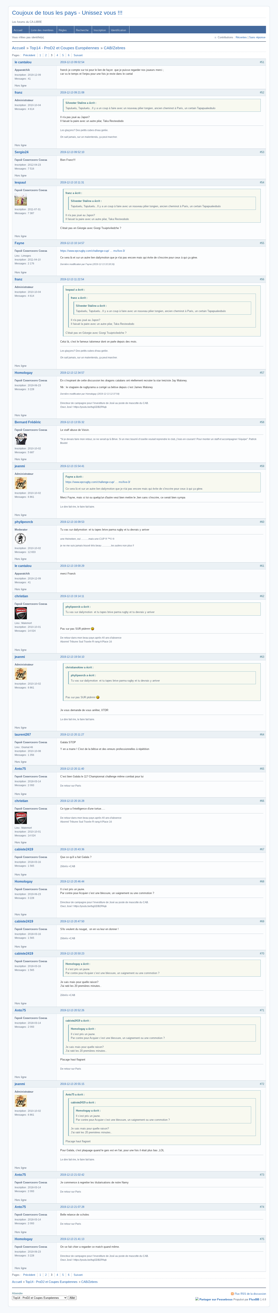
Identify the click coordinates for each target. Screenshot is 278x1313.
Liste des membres (42, 30)
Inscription (100, 30)
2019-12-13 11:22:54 (72, 279)
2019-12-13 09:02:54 (72, 62)
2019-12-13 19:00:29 (72, 565)
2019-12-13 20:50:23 (72, 953)
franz (18, 92)
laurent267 (23, 734)
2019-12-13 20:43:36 (72, 849)
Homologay (24, 372)
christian (21, 596)
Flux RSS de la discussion (250, 1293)
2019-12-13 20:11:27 (72, 734)
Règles (63, 30)
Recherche (82, 30)
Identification (118, 30)
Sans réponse (257, 37)
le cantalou (23, 62)
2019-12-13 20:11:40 (72, 768)
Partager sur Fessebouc (216, 1299)
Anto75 (20, 768)
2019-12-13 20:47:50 (72, 921)
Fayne (19, 243)
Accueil (18, 30)
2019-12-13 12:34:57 (72, 372)
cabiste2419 (24, 849)
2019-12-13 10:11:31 (72, 182)
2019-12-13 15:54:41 (72, 466)
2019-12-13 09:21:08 (72, 92)
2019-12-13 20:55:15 (72, 1083)
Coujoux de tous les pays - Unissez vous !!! (67, 13)
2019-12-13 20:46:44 (72, 881)
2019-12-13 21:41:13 (72, 1239)
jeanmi (20, 466)
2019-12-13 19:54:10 (72, 656)
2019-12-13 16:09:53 (72, 521)
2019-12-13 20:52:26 (72, 1010)
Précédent (29, 55)
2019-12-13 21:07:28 (72, 1206)
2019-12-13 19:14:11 (72, 596)
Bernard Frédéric (28, 422)
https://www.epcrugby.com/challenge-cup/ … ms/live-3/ (92, 250)
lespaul (20, 182)
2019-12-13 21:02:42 (72, 1174)
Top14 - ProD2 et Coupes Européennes (64, 48)
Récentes (241, 37)
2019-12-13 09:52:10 (72, 152)
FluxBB (254, 1299)
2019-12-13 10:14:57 (72, 243)
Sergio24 (21, 152)
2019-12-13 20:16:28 (72, 800)
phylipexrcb (24, 522)
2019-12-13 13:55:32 (72, 422)
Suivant (78, 55)
